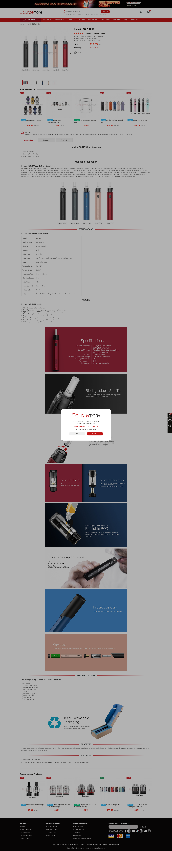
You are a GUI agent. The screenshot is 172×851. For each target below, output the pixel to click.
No (77, 434)
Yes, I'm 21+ (95, 434)
